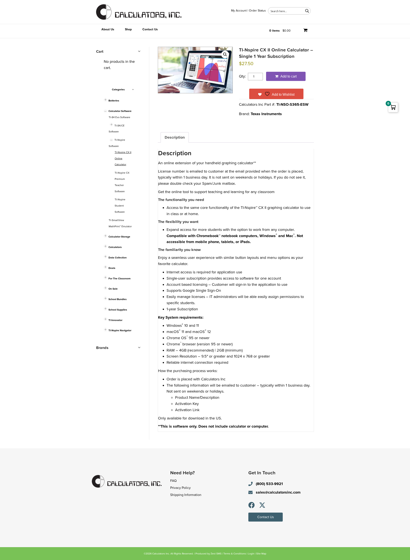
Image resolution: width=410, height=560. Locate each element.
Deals (111, 268)
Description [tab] (175, 137)
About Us (107, 29)
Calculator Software (120, 111)
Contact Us (150, 29)
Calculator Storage (119, 236)
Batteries (113, 100)
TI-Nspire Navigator (119, 330)
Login (251, 553)
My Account (239, 10)
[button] (225, 54)
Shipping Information (185, 495)
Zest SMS (216, 553)
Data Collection (117, 257)
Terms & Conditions (234, 553)
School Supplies (117, 309)
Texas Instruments (266, 113)
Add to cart (288, 76)
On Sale (113, 288)
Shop (128, 29)
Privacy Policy (180, 488)
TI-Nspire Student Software (120, 205)
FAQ (173, 481)
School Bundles (117, 299)
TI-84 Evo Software (119, 117)
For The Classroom (119, 278)
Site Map (261, 553)
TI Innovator (115, 320)
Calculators (115, 247)
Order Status (257, 10)
